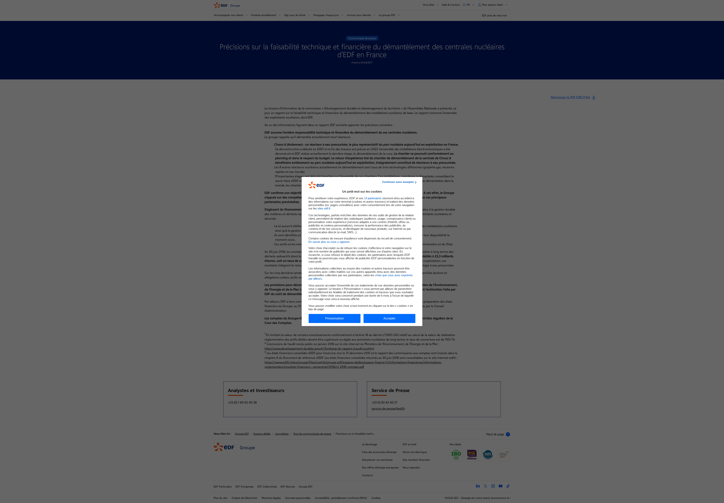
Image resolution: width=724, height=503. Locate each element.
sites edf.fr (324, 208)
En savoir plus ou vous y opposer (328, 241)
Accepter (389, 318)
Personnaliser (334, 318)
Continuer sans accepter (398, 181)
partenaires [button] (373, 198)
